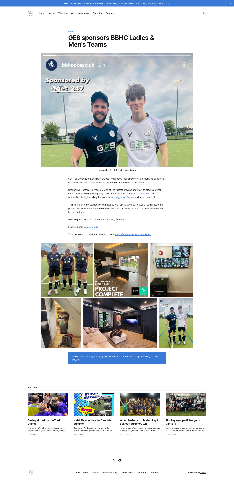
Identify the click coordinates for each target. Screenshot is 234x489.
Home (41, 13)
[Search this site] (204, 13)
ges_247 (76, 359)
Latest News (83, 13)
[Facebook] (119, 460)
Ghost (203, 472)
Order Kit (97, 13)
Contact (110, 13)
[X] (114, 460)
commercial (144, 193)
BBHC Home (82, 472)
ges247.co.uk (91, 227)
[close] (231, 3)
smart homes (127, 197)
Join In (51, 13)
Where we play (65, 13)
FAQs (70, 31)
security (115, 197)
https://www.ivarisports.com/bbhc (133, 234)
